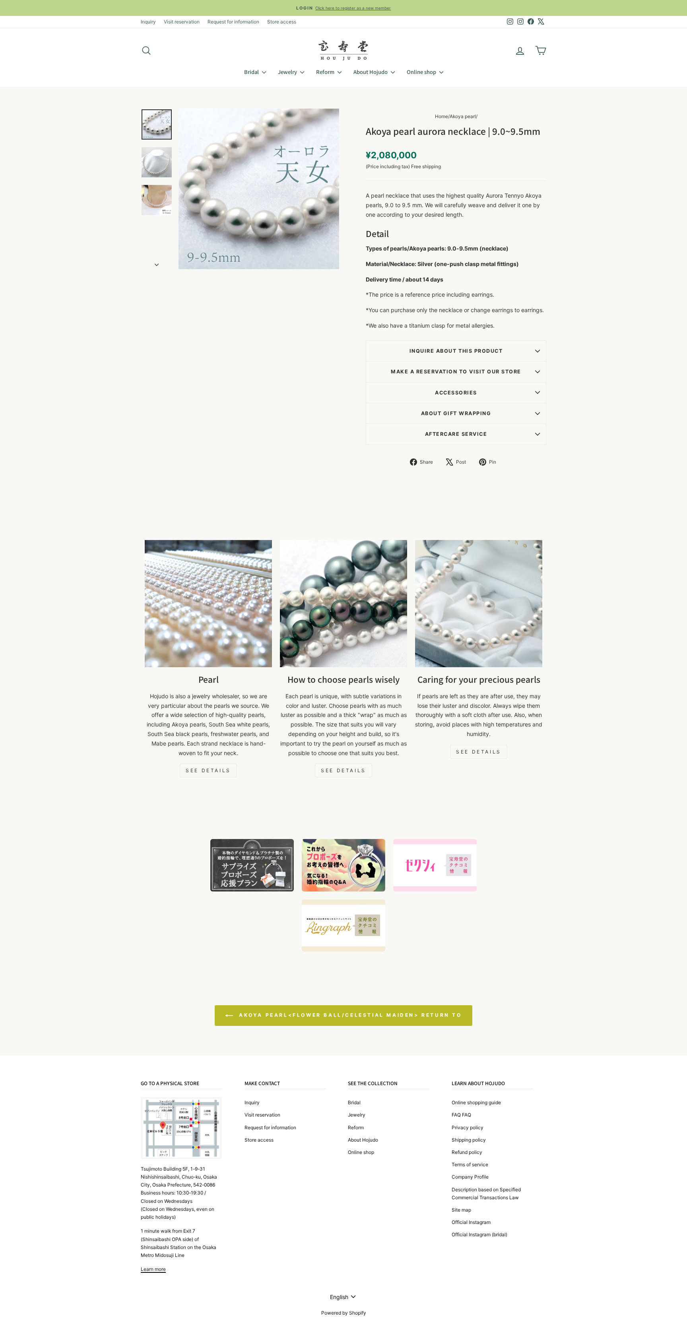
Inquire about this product (456, 351)
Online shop (422, 72)
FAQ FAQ (461, 1115)
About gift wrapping (456, 413)
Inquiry (148, 22)
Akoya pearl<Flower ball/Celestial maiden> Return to (349, 1015)
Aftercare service (456, 434)
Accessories (456, 393)
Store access (281, 22)
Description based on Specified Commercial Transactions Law (486, 1193)
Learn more (153, 1269)
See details (208, 770)
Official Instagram (471, 1222)
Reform (326, 72)
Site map (461, 1210)
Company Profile (470, 1177)
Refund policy (467, 1152)
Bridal (252, 72)
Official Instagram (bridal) (479, 1234)
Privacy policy (467, 1127)
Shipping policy (469, 1140)
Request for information (233, 22)
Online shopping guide (476, 1102)
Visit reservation (182, 22)
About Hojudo (371, 72)
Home (441, 116)
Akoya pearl (463, 116)
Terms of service (470, 1164)
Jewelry (288, 72)
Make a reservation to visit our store (456, 372)
